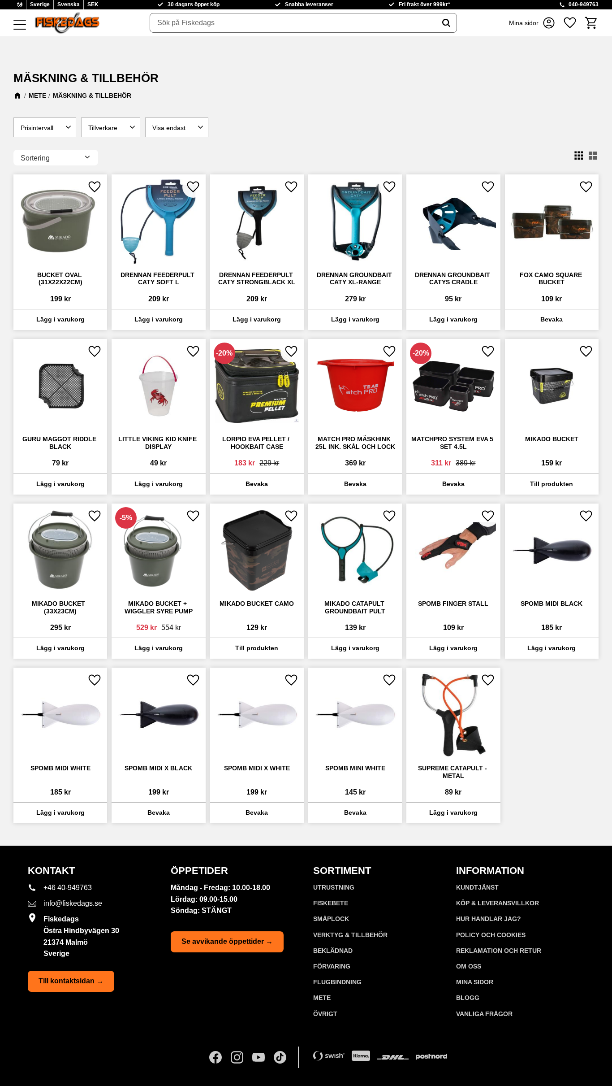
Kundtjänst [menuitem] (477, 887)
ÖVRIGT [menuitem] (325, 1013)
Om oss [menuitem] (468, 966)
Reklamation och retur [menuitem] (498, 950)
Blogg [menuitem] (467, 997)
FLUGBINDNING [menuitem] (337, 982)
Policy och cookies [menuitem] (491, 934)
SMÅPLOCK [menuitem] (331, 918)
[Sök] (446, 22)
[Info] (552, 319)
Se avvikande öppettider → (227, 941)
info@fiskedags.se (72, 903)
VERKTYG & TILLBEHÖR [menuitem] (350, 934)
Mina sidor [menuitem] (474, 982)
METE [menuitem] (322, 997)
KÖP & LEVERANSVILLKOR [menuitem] (497, 903)
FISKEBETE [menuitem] (330, 903)
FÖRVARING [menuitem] (331, 966)
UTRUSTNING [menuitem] (333, 887)
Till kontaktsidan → (71, 981)
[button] (19, 25)
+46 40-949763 (67, 887)
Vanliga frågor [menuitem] (484, 1013)
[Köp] (60, 319)
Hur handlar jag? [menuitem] (488, 918)
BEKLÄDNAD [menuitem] (333, 950)
